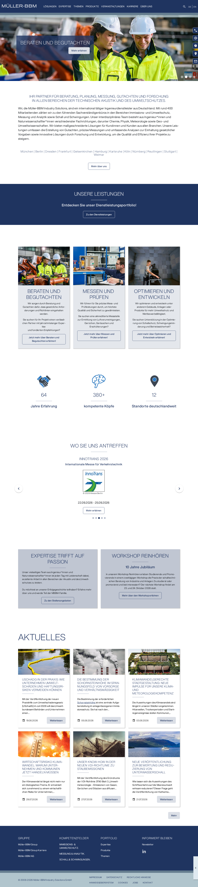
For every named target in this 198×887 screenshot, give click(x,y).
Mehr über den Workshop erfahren (140, 595)
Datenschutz (114, 877)
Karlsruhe (116, 151)
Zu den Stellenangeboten (57, 600)
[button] (182, 77)
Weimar (99, 154)
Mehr (174, 815)
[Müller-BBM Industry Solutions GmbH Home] (19, 6)
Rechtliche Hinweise (139, 877)
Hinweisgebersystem (101, 882)
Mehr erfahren (61, 50)
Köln (127, 151)
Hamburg (101, 151)
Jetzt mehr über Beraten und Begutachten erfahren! (44, 339)
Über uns (146, 6)
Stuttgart (170, 151)
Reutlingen (155, 151)
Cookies (123, 882)
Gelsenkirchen (83, 151)
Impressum (95, 877)
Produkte (92, 6)
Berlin (39, 151)
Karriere (132, 6)
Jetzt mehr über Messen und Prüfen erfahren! (99, 335)
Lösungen (49, 6)
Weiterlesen (56, 720)
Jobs (135, 882)
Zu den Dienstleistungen (99, 214)
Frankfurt (65, 151)
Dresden (51, 151)
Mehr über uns (99, 166)
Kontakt (148, 882)
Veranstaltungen (113, 6)
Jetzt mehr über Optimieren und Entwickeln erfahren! (154, 335)
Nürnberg (139, 151)
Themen (78, 6)
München (27, 151)
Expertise (65, 6)
